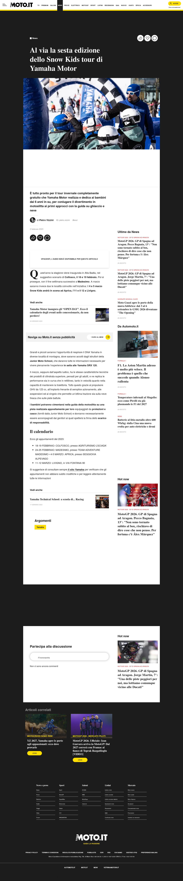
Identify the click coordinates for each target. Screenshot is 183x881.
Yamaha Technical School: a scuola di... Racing (57, 499)
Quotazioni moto (109, 804)
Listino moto (108, 790)
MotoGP (61, 795)
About (74, 220)
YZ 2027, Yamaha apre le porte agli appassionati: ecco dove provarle (45, 744)
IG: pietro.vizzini (63, 220)
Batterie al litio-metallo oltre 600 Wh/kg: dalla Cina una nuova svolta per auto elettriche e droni (137, 423)
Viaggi (38, 808)
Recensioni (108, 808)
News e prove (42, 785)
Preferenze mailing (149, 852)
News (35, 38)
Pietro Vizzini (46, 220)
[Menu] (4, 5)
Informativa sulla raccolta (12, 876)
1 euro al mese (97, 337)
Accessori (130, 804)
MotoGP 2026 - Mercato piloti (89, 736)
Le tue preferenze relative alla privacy (42, 876)
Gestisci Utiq (131, 852)
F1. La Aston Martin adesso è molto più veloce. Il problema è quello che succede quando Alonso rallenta (137, 373)
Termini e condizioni (50, 852)
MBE (83, 795)
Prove (38, 795)
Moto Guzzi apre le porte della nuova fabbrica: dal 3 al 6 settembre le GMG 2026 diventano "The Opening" (137, 307)
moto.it (84, 867)
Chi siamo (118, 852)
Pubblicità (91, 852)
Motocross (62, 804)
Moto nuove (131, 790)
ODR (101, 852)
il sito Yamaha (75, 469)
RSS (108, 852)
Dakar (61, 808)
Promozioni (131, 813)
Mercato (131, 785)
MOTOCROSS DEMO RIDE (40, 736)
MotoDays (85, 799)
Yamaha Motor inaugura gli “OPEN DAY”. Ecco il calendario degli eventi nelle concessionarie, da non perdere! (59, 312)
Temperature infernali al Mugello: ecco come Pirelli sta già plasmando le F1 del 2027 (137, 401)
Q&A (106, 813)
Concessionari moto (133, 808)
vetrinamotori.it (111, 867)
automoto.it (69, 867)
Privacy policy (32, 852)
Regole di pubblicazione (72, 852)
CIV (60, 813)
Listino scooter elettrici (111, 799)
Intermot (84, 804)
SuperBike (62, 799)
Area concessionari (174, 7)
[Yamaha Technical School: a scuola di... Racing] (102, 501)
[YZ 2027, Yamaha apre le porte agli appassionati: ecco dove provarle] (46, 726)
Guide (38, 804)
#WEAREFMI (63, 817)
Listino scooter (109, 795)
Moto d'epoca (131, 799)
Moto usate (131, 795)
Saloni (85, 785)
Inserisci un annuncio (134, 817)
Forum (38, 817)
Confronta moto (109, 817)
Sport (61, 785)
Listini (108, 785)
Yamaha (40, 527)
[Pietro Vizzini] (33, 219)
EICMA (84, 790)
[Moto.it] (21, 5)
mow (96, 867)
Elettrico (38, 799)
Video (37, 813)
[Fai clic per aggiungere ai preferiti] (147, 38)
